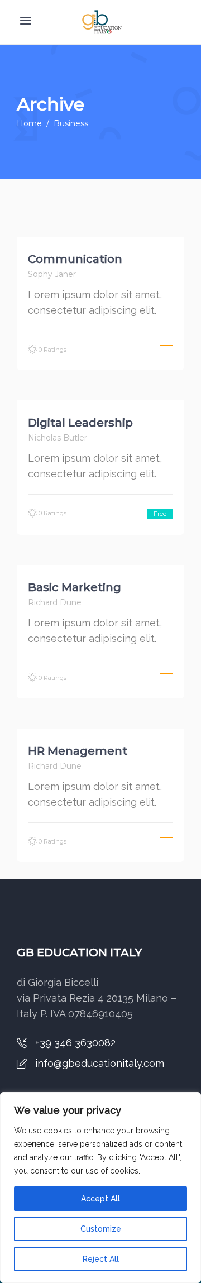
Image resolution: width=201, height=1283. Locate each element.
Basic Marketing (74, 587)
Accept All (100, 1198)
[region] (100, 1187)
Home (29, 123)
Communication (75, 259)
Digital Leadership (80, 422)
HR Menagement (77, 751)
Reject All (101, 1259)
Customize (100, 1228)
